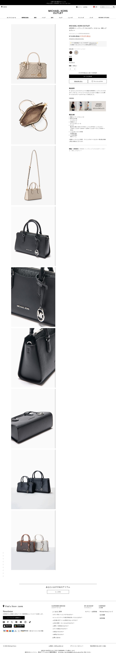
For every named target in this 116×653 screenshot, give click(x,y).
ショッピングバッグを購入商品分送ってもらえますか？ (68, 617)
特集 (70, 149)
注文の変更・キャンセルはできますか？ (64, 623)
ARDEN (75, 149)
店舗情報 (5, 6)
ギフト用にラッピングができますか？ (63, 614)
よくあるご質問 (57, 611)
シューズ (70, 17)
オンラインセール (11, 17)
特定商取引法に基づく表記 (98, 646)
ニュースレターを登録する (14, 617)
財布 (52, 17)
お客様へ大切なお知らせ (56, 646)
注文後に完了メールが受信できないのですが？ (66, 620)
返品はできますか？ (59, 631)
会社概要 (102, 615)
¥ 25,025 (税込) (85, 36)
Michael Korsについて (106, 611)
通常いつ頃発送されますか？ (61, 626)
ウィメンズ (81, 17)
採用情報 (102, 618)
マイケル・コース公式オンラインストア (70, 652)
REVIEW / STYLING (104, 17)
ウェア (60, 17)
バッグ (43, 17)
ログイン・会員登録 (82, 7)
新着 (35, 17)
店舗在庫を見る (78, 81)
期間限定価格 (25, 17)
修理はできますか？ (59, 634)
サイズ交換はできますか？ (61, 628)
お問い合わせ (56, 637)
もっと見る (58, 591)
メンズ (91, 17)
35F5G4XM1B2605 (84, 33)
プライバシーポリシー (76, 646)
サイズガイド (72, 62)
